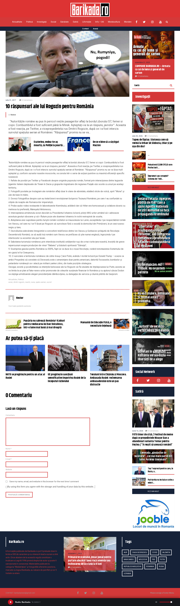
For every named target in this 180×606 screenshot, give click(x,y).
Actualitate (17, 22)
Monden (127, 22)
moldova (143, 559)
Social (53, 22)
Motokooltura (114, 22)
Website (9, 470)
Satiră (75, 22)
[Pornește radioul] (10, 602)
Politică (29, 22)
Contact (85, 29)
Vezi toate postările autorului (19, 306)
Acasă (95, 29)
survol (49, 282)
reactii (27, 282)
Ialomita (166, 552)
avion (10, 282)
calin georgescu (139, 552)
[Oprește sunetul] (156, 602)
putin (162, 559)
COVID (154, 552)
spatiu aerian (41, 282)
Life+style (86, 22)
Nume (8, 449)
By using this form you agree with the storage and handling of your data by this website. (51, 486)
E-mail (9, 459)
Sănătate (64, 22)
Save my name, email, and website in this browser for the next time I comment (44, 481)
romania (150, 566)
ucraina (127, 573)
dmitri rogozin (19, 282)
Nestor (13, 115)
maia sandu (129, 559)
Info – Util (99, 22)
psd (153, 559)
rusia (33, 282)
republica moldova (132, 566)
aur (125, 552)
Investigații (42, 22)
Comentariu (10, 415)
